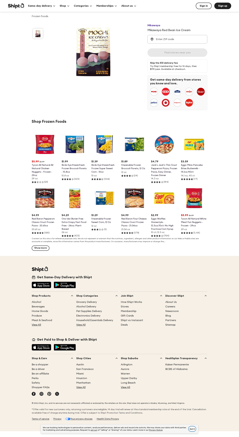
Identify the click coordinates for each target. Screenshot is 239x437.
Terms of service (40, 419)
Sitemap (170, 325)
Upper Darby (129, 378)
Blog (168, 315)
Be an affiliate (40, 373)
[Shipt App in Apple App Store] (41, 285)
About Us (171, 302)
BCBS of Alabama (176, 369)
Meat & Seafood (42, 320)
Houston (81, 378)
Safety (36, 382)
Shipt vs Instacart (132, 320)
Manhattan (83, 382)
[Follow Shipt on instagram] (41, 394)
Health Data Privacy (108, 419)
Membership (128, 311)
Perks (35, 378)
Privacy (57, 419)
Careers (170, 306)
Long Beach (128, 382)
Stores (125, 306)
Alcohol (36, 302)
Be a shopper (40, 364)
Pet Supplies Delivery (89, 311)
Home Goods (40, 311)
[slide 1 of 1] (38, 33)
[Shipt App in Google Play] (65, 285)
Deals (124, 325)
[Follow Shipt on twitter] (57, 394)
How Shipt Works (131, 302)
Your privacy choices (81, 419)
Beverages (38, 306)
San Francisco (85, 369)
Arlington (126, 364)
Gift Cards (127, 315)
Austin (80, 364)
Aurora (125, 369)
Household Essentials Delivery (94, 320)
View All (36, 325)
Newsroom (172, 311)
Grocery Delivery (86, 302)
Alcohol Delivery (86, 306)
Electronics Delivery (88, 315)
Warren (125, 373)
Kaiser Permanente (177, 364)
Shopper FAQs (41, 387)
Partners (170, 320)
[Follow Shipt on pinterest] (49, 394)
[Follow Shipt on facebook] (34, 394)
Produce (37, 315)
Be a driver (38, 369)
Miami (80, 373)
